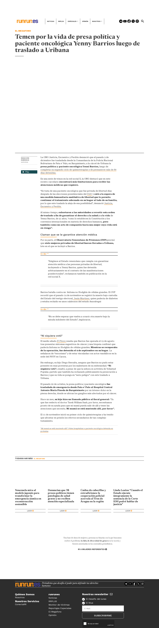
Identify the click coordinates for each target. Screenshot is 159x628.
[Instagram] (137, 21)
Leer (29, 511)
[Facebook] (129, 21)
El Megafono (23, 31)
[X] (34, 167)
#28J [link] (89, 194)
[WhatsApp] (26, 167)
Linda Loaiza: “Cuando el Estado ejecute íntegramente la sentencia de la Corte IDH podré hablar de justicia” (128, 497)
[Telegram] (120, 21)
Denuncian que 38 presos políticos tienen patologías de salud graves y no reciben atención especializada (61, 496)
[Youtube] (124, 21)
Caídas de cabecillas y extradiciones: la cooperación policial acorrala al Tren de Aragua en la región (93, 496)
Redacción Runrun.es (25, 159)
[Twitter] (133, 21)
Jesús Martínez (81, 298)
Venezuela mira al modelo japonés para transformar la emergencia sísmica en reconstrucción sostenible (28, 497)
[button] (142, 21)
